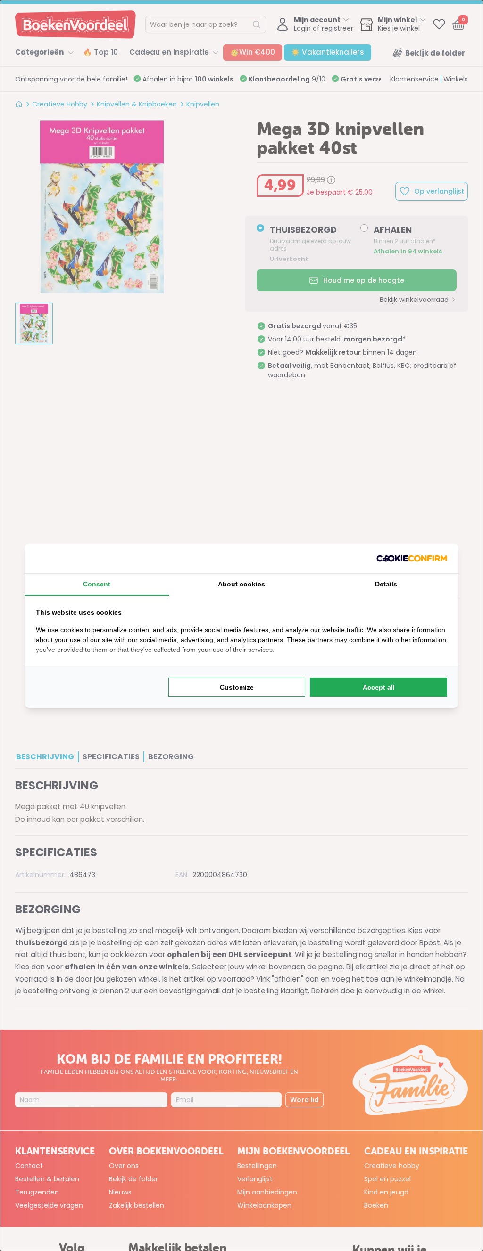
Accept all (379, 687)
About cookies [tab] (241, 584)
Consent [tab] (96, 584)
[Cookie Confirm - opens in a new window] (411, 558)
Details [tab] (386, 584)
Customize (237, 687)
